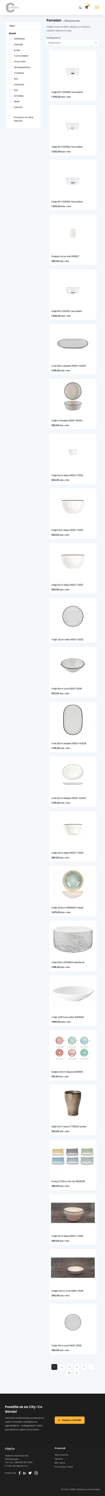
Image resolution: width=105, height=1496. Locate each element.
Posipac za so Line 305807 (65, 256)
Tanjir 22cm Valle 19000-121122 (67, 639)
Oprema (59, 1458)
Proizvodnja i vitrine (64, 1466)
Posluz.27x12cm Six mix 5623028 (68, 1181)
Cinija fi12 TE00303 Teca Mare (67, 146)
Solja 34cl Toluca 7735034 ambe (68, 1126)
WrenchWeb (94, 1489)
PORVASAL (19, 84)
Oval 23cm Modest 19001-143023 (68, 365)
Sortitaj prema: (53, 38)
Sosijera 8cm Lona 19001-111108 (67, 1290)
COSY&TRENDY (21, 55)
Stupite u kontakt (71, 1420)
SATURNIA (19, 95)
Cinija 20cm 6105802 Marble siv (67, 962)
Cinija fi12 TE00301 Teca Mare (66, 311)
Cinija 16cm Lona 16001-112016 (66, 688)
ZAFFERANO (19, 38)
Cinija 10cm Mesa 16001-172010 (67, 852)
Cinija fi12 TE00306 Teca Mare (67, 92)
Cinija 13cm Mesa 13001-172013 (67, 584)
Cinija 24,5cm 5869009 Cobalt (67, 907)
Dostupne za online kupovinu (23, 119)
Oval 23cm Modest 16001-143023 (68, 798)
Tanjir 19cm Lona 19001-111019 (66, 1345)
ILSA (16, 90)
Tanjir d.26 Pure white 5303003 (67, 1017)
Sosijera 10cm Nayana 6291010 (67, 1071)
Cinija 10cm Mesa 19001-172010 (67, 1236)
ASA (16, 78)
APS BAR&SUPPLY (22, 67)
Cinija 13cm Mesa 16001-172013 (67, 475)
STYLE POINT (20, 61)
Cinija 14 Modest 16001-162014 (66, 420)
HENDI (16, 101)
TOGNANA (19, 73)
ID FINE (17, 50)
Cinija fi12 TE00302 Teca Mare (67, 201)
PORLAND (18, 44)
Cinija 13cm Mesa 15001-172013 (67, 530)
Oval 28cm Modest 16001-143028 (68, 743)
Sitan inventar (61, 1455)
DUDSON (18, 107)
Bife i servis (60, 1462)
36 (69, 1373)
